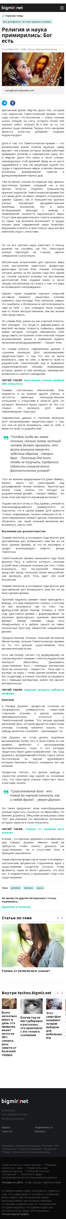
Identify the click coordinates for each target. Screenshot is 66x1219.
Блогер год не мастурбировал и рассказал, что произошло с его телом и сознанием (31, 1026)
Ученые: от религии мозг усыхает (26, 971)
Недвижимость (44, 1127)
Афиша (6, 1127)
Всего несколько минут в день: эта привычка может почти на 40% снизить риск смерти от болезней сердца (9, 1033)
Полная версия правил (15, 1214)
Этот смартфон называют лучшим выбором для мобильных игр (54, 1025)
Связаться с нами (12, 1168)
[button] (58, 918)
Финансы (40, 1131)
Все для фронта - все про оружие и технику (27, 21)
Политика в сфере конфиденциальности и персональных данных (29, 1176)
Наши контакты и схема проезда (21, 1164)
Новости (7, 1131)
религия (15, 887)
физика (28, 887)
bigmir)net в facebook (16, 907)
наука (40, 887)
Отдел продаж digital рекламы (43, 1182)
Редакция (50, 1164)
